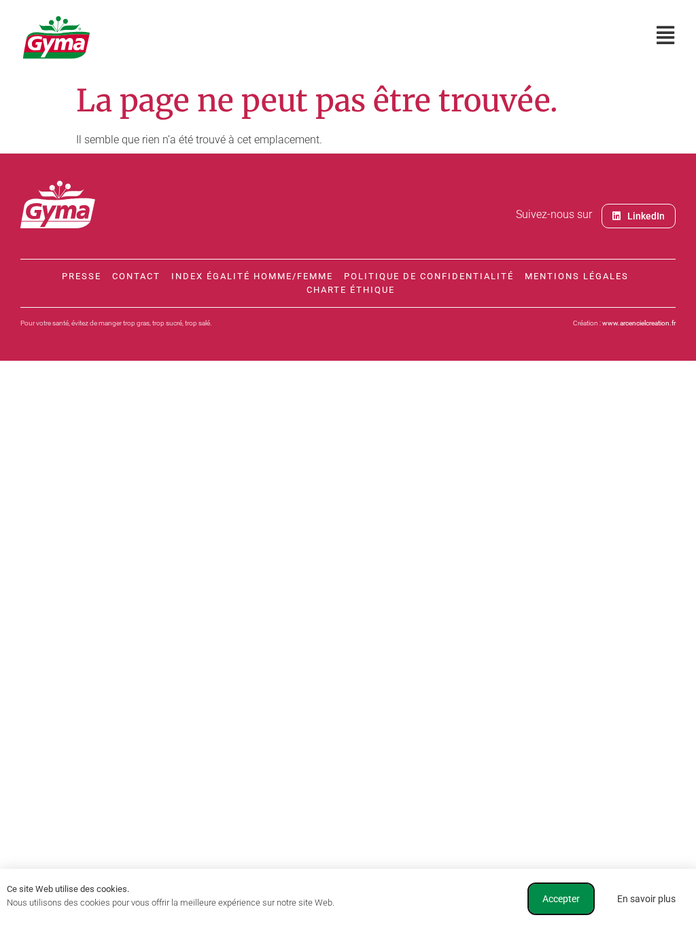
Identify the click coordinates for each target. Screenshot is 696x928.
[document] (348, 464)
